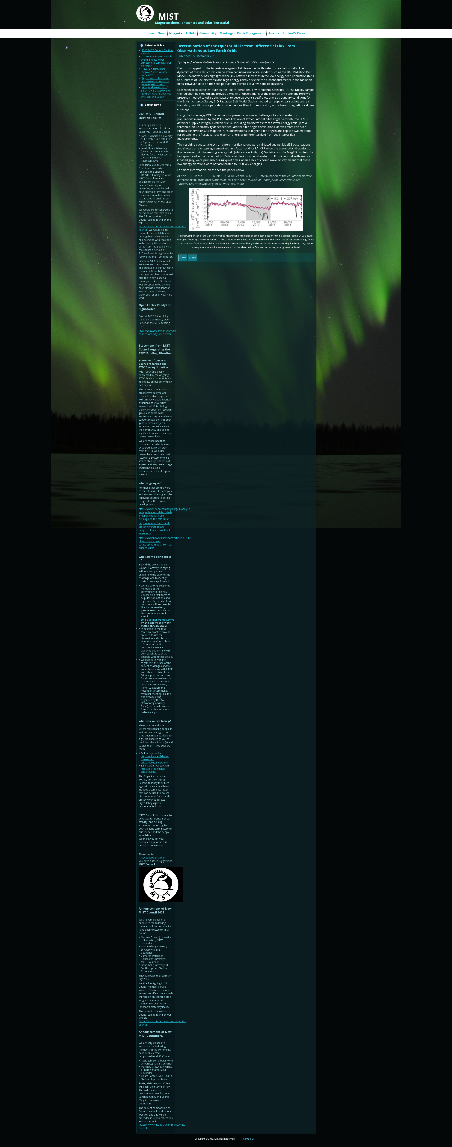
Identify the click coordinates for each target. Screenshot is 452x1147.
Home (149, 33)
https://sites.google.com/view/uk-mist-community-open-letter (158, 332)
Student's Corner (295, 33)
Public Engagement (251, 33)
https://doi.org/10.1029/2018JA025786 (219, 184)
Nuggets (175, 33)
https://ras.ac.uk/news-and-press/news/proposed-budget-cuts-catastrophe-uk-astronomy (155, 528)
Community (207, 33)
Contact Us (249, 1138)
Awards (273, 33)
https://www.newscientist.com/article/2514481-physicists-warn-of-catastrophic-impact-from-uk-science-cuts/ (165, 543)
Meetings (226, 33)
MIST (168, 16)
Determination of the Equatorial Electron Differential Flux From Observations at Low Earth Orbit (236, 48)
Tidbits (191, 33)
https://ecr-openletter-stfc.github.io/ (153, 770)
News (162, 33)
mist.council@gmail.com (157, 619)
